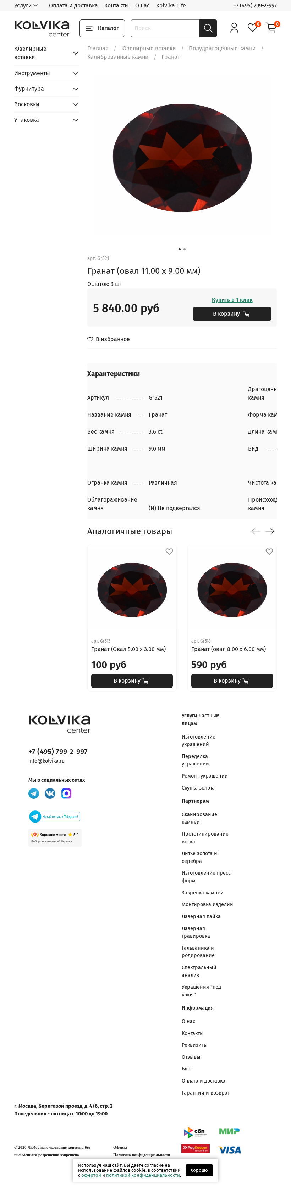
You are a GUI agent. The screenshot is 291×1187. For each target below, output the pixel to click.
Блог (187, 1069)
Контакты (116, 5)
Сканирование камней (199, 818)
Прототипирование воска (205, 838)
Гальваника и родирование (198, 952)
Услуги (23, 5)
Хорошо (199, 1170)
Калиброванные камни (118, 56)
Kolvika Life (171, 5)
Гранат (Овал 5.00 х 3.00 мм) (128, 649)
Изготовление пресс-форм (207, 877)
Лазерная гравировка (196, 932)
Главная (98, 48)
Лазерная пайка (201, 917)
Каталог (108, 28)
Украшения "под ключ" (201, 991)
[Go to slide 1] (180, 249)
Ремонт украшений (205, 776)
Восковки (26, 104)
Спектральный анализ (199, 971)
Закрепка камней (203, 893)
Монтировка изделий (207, 904)
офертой (91, 1175)
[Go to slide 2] (184, 249)
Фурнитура (29, 88)
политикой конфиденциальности (143, 1175)
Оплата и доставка (73, 5)
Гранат (170, 56)
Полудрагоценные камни (222, 48)
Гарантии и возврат (206, 1093)
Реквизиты (195, 1045)
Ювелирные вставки (148, 48)
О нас (142, 5)
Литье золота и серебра (199, 857)
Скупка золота (198, 788)
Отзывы (191, 1057)
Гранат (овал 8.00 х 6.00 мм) (228, 649)
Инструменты (32, 73)
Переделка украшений (195, 760)
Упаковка (26, 120)
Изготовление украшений (198, 741)
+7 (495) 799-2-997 (255, 5)
